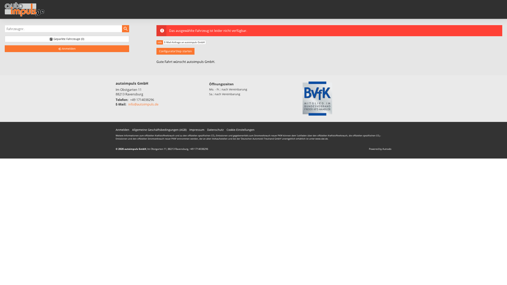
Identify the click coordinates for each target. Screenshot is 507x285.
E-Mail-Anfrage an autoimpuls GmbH (184, 42)
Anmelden (122, 130)
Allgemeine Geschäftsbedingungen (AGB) (159, 130)
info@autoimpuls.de (143, 104)
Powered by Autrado (380, 149)
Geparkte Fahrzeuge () (68, 39)
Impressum (196, 130)
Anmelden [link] (69, 48)
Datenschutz (215, 130)
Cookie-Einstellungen (240, 130)
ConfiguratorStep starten (175, 51)
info (160, 42)
